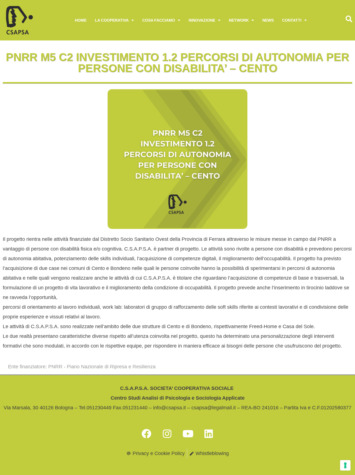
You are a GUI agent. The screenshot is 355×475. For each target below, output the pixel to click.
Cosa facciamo (158, 20)
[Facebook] (146, 433)
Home (81, 20)
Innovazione (202, 20)
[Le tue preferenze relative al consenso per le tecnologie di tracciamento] (345, 465)
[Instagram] (167, 433)
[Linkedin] (209, 433)
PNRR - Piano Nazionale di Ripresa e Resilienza (102, 366)
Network (239, 20)
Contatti (291, 20)
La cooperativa (112, 20)
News (268, 20)
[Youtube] (188, 433)
